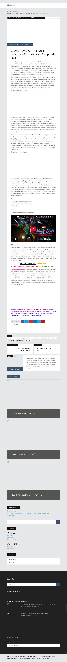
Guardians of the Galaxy (14, 338)
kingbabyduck (25, 44)
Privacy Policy (12, 559)
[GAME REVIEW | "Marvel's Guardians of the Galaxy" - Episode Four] (15, 363)
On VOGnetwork (11, 539)
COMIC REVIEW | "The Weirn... (25, 454)
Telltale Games (53, 338)
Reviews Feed (10, 548)
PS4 (40, 338)
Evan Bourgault (15, 369)
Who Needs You (20, 340)
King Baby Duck (25, 338)
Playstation (22, 17)
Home (9, 11)
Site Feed (9, 546)
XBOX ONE (28, 340)
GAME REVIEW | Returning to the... (27, 495)
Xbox (43, 17)
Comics (15, 11)
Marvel (15, 17)
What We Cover (11, 642)
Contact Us (12, 563)
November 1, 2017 (14, 44)
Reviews (28, 17)
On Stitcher (10, 537)
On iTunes (9, 535)
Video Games (38, 17)
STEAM (32, 17)
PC (18, 17)
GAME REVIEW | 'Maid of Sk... (24, 413)
